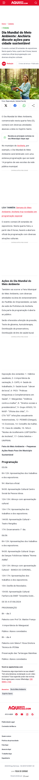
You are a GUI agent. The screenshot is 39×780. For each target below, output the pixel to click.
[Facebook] (16, 714)
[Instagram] (27, 714)
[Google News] (32, 714)
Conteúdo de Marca (9, 726)
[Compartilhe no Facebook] (15, 105)
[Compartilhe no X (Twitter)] (6, 105)
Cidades (11, 24)
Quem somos (6, 736)
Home (4, 24)
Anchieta (21, 145)
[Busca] (35, 2)
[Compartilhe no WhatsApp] (24, 105)
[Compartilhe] (33, 105)
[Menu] (4, 2)
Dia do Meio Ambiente (18, 689)
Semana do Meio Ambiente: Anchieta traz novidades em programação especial (19, 211)
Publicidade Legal (8, 722)
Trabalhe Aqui (7, 754)
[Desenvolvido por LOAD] (25, 776)
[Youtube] (22, 714)
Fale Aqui (5, 745)
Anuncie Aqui (6, 749)
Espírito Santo (7, 694)
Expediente (6, 758)
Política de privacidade (10, 740)
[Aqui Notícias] (19, 2)
